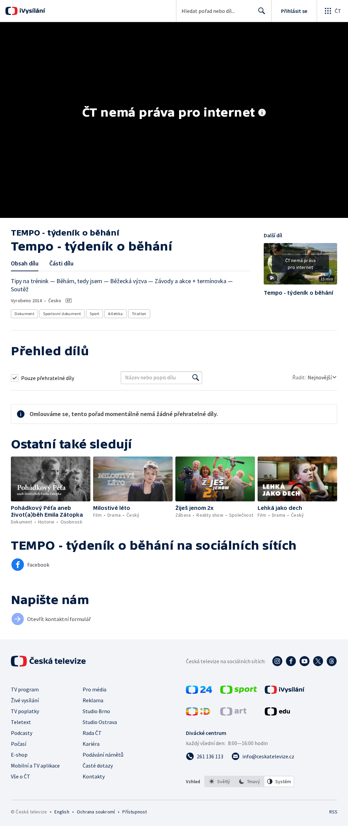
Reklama (93, 700)
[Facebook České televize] (290, 661)
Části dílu (61, 263)
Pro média (94, 689)
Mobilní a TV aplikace (35, 765)
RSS (333, 812)
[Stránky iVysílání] (284, 691)
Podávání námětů (103, 754)
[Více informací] (262, 113)
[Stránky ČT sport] (238, 691)
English (61, 812)
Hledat (261, 10)
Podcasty (21, 732)
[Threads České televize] (331, 661)
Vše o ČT (20, 776)
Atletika (115, 313)
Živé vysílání (25, 700)
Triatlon (139, 313)
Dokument (24, 313)
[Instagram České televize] (277, 661)
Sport (94, 313)
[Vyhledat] (196, 378)
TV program (25, 689)
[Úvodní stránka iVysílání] (31, 11)
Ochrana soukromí (96, 812)
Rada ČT (92, 732)
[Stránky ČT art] (233, 713)
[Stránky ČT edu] (277, 713)
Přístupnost (134, 812)
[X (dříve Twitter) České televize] (318, 661)
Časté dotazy (98, 765)
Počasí (18, 743)
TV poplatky (25, 711)
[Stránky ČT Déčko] (198, 713)
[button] (300, 266)
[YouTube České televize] (304, 661)
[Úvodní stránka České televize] (49, 661)
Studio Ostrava (100, 722)
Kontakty (94, 776)
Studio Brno (96, 711)
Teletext (21, 722)
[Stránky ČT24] (199, 691)
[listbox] (249, 781)
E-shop (19, 754)
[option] (219, 781)
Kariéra (91, 743)
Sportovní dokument (62, 313)
